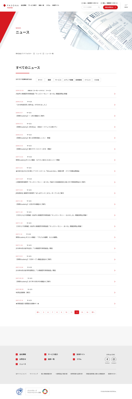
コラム (48, 5)
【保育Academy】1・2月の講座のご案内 (30, 116)
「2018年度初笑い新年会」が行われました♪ (31, 105)
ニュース (38, 53)
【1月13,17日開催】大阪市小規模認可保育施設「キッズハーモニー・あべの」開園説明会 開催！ (49, 226)
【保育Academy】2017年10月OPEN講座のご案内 (33, 281)
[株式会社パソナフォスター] (11, 6)
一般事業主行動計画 (61, 374)
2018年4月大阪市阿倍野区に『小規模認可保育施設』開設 (36, 270)
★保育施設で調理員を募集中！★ (27, 304)
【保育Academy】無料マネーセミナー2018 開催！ (34, 149)
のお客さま (90, 3)
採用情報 (79, 80)
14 (87, 312)
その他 (96, 80)
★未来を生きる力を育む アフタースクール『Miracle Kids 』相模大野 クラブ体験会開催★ (47, 171)
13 (82, 312)
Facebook (107, 363)
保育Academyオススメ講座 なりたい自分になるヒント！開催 (38, 160)
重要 (49, 80)
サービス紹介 (32, 5)
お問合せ (22, 359)
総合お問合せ (109, 7)
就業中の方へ (112, 374)
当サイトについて (21, 374)
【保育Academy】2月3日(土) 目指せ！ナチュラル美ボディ (36, 127)
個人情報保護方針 (46, 374)
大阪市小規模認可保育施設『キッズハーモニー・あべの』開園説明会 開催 (41, 94)
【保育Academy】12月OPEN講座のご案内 (30, 204)
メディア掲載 (68, 80)
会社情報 (23, 5)
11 (71, 312)
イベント (88, 80)
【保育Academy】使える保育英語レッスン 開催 (33, 138)
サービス (58, 80)
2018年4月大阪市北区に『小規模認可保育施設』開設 (34, 248)
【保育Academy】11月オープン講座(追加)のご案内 (33, 259)
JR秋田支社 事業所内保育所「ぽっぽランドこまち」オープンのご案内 (40, 193)
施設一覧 (41, 5)
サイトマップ (34, 374)
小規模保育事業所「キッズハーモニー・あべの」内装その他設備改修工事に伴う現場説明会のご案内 (50, 182)
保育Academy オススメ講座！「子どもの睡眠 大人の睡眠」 (37, 237)
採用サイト (55, 5)
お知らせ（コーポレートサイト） (40, 80)
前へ (38, 312)
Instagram (114, 363)
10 (66, 312)
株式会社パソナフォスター (24, 53)
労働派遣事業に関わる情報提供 (95, 374)
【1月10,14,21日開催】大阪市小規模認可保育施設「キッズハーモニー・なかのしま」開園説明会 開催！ (52, 215)
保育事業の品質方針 (77, 374)
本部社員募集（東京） (23, 292)
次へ (93, 312)
